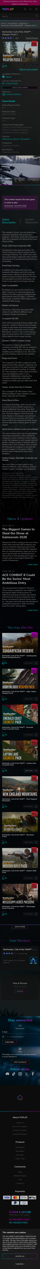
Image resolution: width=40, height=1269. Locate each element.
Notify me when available (28, 69)
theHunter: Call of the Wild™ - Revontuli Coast (18, 836)
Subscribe (9, 1042)
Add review (20, 991)
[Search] (37, 15)
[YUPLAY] (8, 9)
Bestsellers (20, 1151)
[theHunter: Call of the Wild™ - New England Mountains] (20, 786)
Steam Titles (20, 1159)
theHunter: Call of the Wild (15, 206)
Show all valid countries (20, 87)
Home (3, 23)
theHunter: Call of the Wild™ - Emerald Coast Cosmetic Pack (17, 728)
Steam (9, 77)
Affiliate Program (20, 1176)
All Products (20, 1147)
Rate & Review (32, 38)
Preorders (20, 1155)
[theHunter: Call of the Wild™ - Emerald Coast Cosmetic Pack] (20, 715)
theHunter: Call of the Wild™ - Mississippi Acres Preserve (18, 907)
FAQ (20, 1180)
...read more (32, 564)
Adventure (23, 23)
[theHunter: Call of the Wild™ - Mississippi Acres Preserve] (20, 894)
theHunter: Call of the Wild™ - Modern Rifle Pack (19, 872)
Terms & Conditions (17, 1037)
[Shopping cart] (30, 9)
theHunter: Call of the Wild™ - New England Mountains (19, 800)
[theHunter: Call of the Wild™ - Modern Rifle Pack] (20, 858)
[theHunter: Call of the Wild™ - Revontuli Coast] (20, 822)
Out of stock (29, 65)
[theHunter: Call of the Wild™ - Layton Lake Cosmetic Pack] (20, 750)
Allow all (20, 1256)
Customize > (20, 1264)
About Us (20, 1123)
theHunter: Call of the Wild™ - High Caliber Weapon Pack (19, 692)
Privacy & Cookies (20, 1130)
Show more (20, 927)
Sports (16, 139)
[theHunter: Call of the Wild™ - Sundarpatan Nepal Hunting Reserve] (20, 643)
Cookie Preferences (20, 1134)
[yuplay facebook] (32, 1074)
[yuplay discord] (7, 1074)
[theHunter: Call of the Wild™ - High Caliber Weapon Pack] (20, 679)
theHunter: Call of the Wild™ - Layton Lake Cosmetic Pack (19, 764)
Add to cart (29, 770)
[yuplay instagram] (20, 1074)
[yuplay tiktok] (13, 1074)
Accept (15, 1037)
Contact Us (20, 1183)
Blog (20, 1172)
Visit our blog (20, 1062)
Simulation (25, 139)
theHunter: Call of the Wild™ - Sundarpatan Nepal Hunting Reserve (19, 657)
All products (12, 23)
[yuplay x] (26, 1074)
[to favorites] (36, 65)
